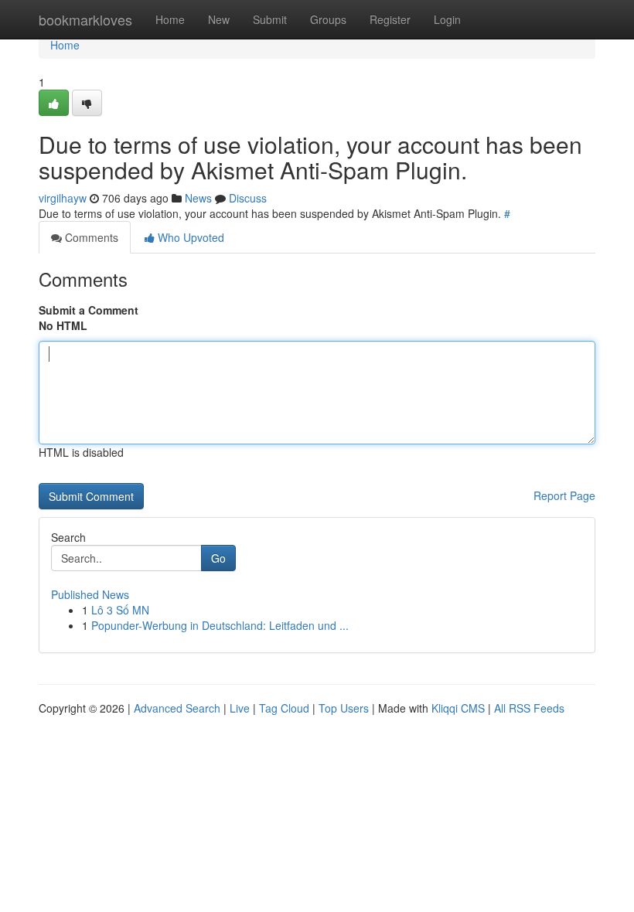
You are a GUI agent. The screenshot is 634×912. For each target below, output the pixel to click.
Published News (90, 594)
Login (447, 19)
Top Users (344, 708)
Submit (270, 19)
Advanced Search (177, 708)
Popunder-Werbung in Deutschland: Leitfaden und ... (220, 625)
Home (170, 19)
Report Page (564, 495)
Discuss (248, 198)
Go (218, 558)
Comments (90, 237)
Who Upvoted (189, 237)
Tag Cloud (284, 708)
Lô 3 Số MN (120, 610)
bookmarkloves (85, 19)
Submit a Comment (88, 310)
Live (240, 708)
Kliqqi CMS (458, 708)
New (219, 19)
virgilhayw (63, 198)
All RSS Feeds (529, 708)
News (198, 198)
